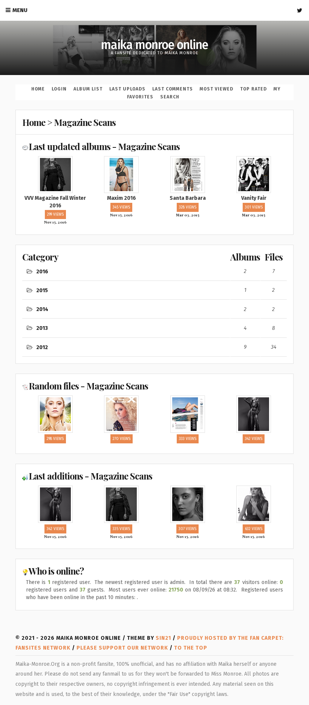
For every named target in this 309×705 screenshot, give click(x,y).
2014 (42, 309)
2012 (42, 347)
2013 (42, 328)
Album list (87, 89)
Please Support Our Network (122, 648)
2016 (42, 271)
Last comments (172, 89)
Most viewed (216, 89)
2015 (42, 290)
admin (177, 582)
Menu (20, 10)
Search (169, 97)
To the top (190, 648)
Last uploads (127, 89)
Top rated (253, 89)
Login (59, 89)
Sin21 (163, 638)
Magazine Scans (85, 122)
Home (38, 89)
